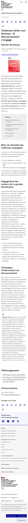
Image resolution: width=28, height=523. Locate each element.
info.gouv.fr (14, 497)
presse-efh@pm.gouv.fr (12, 395)
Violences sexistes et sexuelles (10, 55)
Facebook (7, 21)
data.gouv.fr (4, 497)
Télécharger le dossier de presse (13, 375)
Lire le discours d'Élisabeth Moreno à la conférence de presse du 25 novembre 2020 (14, 379)
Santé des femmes (5, 464)
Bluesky (15, 21)
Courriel (24, 21)
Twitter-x (18, 421)
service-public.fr (18, 501)
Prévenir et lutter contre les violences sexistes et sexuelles (14, 458)
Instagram (8, 421)
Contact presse (9, 136)
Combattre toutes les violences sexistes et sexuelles (12, 460)
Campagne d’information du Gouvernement (12, 129)
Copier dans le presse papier (2, 26)
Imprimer (20, 21)
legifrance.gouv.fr (6, 501)
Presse (2, 447)
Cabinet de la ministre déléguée (8, 433)
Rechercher (21, 2)
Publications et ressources (7, 449)
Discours (3, 444)
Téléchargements (10, 133)
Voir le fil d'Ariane (5, 17)
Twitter (11, 21)
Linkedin (2, 21)
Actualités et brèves (5, 442)
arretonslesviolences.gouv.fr (8, 494)
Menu (25, 2)
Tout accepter (11, 516)
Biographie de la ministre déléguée (9, 431)
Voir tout (3, 452)
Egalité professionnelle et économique (9, 468)
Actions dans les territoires (7, 472)
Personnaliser (22, 520)
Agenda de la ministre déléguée (8, 436)
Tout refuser (22, 516)
